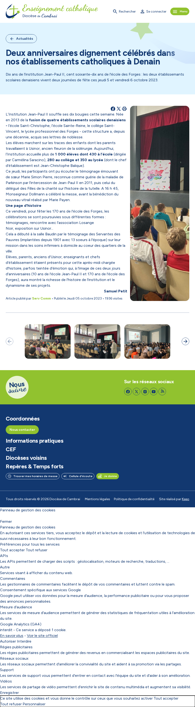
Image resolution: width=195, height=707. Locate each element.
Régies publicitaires (16, 647)
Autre (5, 567)
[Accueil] (13, 11)
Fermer (6, 521)
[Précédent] (9, 341)
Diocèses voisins (26, 458)
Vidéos (6, 681)
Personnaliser (34, 704)
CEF (11, 449)
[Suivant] (185, 341)
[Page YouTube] (153, 391)
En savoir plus (11, 635)
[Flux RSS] (162, 391)
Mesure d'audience (16, 607)
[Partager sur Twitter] (119, 108)
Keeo (185, 499)
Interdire (24, 641)
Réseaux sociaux (14, 658)
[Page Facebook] (128, 391)
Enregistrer (9, 692)
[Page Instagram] (145, 391)
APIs (4, 555)
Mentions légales (97, 499)
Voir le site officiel (42, 635)
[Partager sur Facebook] (113, 108)
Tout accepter (12, 550)
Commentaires (12, 578)
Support (7, 670)
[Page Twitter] (136, 391)
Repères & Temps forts (34, 466)
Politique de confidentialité (134, 499)
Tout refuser (36, 550)
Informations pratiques (34, 441)
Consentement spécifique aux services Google (40, 590)
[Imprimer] (124, 108)
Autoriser (8, 641)
